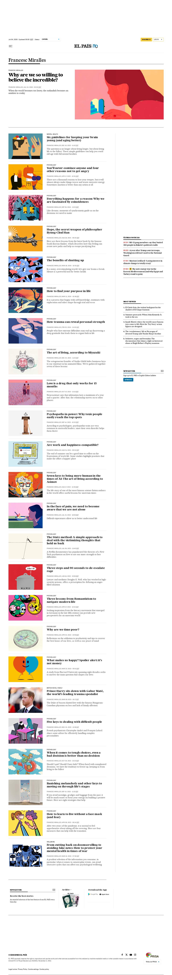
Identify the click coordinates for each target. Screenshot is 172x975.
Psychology (51, 165)
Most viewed (129, 302)
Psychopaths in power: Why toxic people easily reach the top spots (74, 416)
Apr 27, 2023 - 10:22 (70, 607)
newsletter (129, 371)
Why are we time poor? (63, 629)
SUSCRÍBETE (146, 39)
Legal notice (12, 969)
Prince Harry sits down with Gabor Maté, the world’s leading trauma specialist (75, 693)
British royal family (54, 688)
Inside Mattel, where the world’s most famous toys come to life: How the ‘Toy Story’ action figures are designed (144, 324)
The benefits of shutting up (65, 260)
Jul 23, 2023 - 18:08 (70, 515)
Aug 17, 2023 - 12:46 (70, 487)
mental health (52, 134)
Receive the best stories (21, 896)
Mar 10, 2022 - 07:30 (70, 856)
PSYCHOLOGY (51, 196)
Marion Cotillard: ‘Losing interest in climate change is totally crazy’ (142, 262)
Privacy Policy (22, 969)
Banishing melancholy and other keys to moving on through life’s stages (74, 785)
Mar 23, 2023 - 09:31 (70, 669)
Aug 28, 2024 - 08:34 (70, 238)
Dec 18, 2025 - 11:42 (70, 145)
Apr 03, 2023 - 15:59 (70, 635)
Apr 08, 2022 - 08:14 (70, 822)
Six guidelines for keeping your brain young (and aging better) (72, 139)
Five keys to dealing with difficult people (74, 722)
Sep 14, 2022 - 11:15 (70, 792)
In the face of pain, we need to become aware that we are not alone (73, 508)
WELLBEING (51, 842)
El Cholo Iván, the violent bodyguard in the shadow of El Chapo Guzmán (143, 308)
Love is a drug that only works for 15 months (72, 385)
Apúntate (128, 380)
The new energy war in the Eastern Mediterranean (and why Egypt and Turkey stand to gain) (143, 271)
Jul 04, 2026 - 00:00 (32, 87)
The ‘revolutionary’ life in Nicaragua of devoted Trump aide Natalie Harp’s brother (143, 332)
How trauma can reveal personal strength (76, 322)
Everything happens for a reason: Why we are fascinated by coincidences (75, 200)
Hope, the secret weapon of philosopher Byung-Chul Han (74, 231)
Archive (66, 890)
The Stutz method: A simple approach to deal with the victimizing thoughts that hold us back (75, 540)
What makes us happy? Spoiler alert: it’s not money (74, 662)
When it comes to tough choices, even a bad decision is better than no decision (74, 754)
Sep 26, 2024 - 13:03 (70, 207)
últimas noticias (131, 238)
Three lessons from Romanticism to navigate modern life (71, 600)
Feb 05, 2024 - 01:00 (70, 327)
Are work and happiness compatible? (72, 445)
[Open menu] (10, 46)
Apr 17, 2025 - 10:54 (70, 176)
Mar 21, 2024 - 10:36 (70, 296)
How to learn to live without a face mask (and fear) (74, 816)
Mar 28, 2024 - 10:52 (70, 266)
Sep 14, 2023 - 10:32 (70, 422)
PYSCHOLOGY (51, 811)
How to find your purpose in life (69, 291)
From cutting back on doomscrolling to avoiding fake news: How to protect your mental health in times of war (74, 848)
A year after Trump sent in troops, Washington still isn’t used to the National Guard (142, 253)
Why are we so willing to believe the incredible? (35, 77)
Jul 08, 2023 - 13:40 (70, 548)
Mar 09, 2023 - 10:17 (70, 699)
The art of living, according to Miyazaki (73, 352)
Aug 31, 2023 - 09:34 (70, 450)
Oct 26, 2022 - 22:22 (70, 761)
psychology (51, 288)
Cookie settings (33, 969)
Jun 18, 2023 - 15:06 (70, 576)
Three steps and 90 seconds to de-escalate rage (76, 570)
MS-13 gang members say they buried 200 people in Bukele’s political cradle (143, 243)
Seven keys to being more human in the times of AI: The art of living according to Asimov (75, 479)
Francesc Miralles (27, 60)
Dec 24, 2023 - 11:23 (70, 358)
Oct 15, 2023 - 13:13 (70, 392)
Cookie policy (44, 969)
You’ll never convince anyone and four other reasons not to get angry (73, 170)
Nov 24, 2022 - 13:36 (70, 727)
